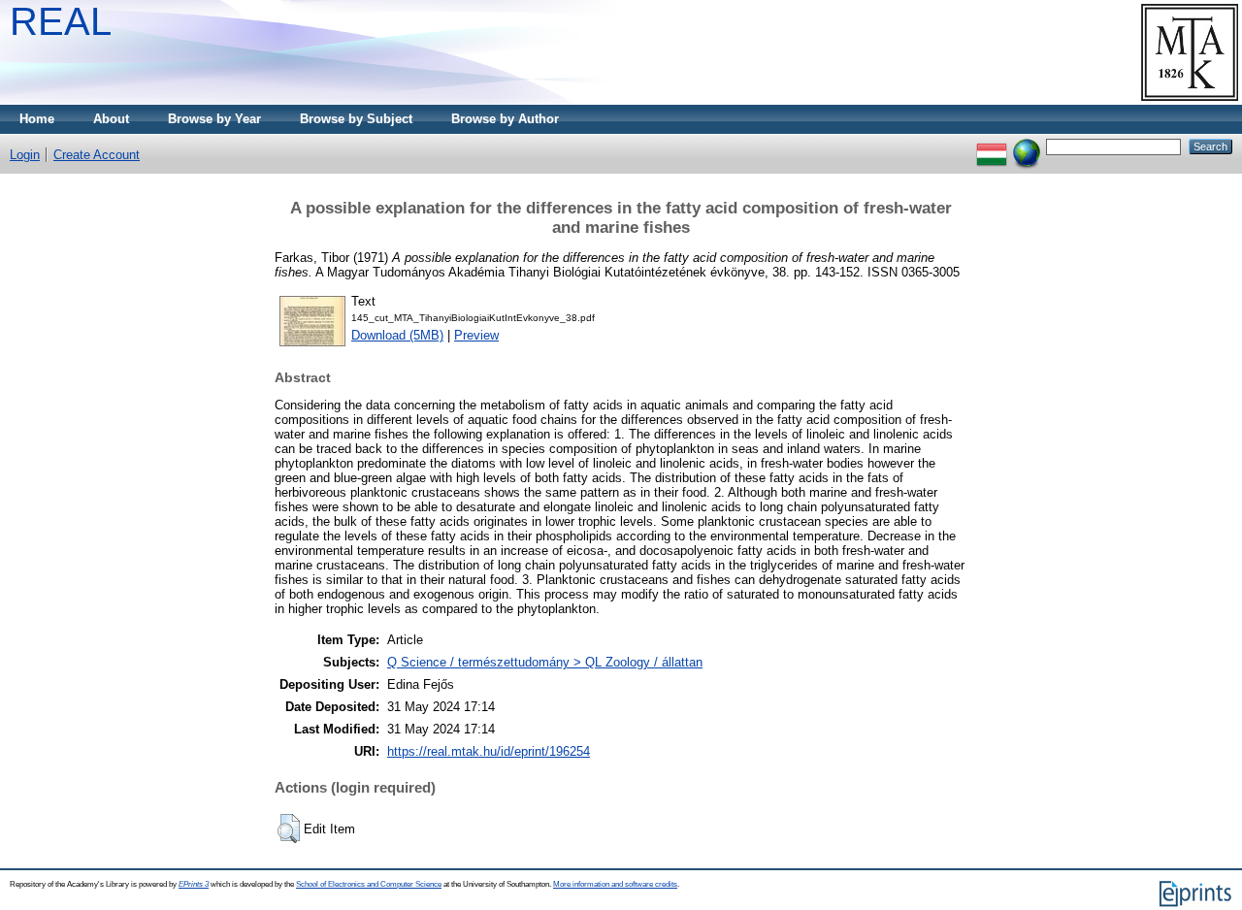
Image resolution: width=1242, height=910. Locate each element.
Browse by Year (214, 119)
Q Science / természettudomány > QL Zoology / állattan (545, 662)
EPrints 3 (194, 884)
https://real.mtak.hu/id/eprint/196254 (488, 751)
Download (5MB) (397, 335)
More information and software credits (615, 884)
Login (25, 154)
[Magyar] (991, 146)
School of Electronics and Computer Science (368, 884)
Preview (476, 335)
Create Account (96, 154)
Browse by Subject (356, 119)
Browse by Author (505, 119)
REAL (61, 21)
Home (36, 119)
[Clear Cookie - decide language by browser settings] (1026, 146)
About (111, 119)
